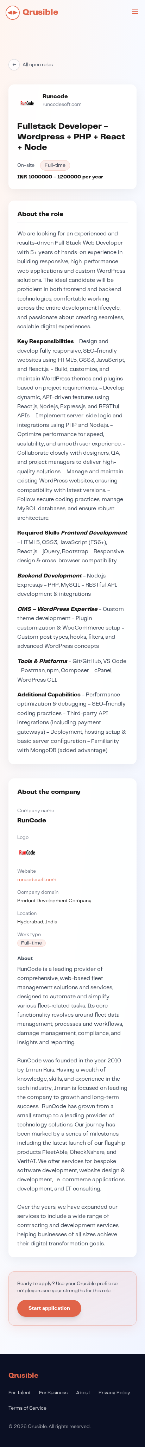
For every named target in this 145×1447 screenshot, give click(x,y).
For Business (53, 1392)
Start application (49, 1308)
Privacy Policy (114, 1392)
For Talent (19, 1392)
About (83, 1392)
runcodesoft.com (62, 104)
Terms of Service (27, 1408)
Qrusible (23, 1375)
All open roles (32, 64)
